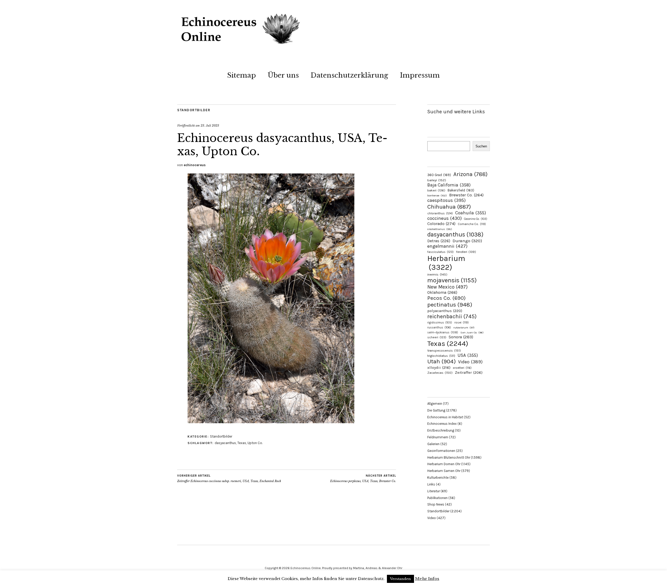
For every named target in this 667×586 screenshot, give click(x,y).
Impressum (420, 75)
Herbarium (446, 263)
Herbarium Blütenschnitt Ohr (448, 457)
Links (431, 484)
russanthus (439, 327)
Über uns (283, 75)
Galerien (433, 444)
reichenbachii (452, 316)
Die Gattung (436, 410)
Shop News (435, 504)
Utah (441, 361)
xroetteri (462, 368)
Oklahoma (442, 292)
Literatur (433, 491)
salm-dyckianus (442, 332)
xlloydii (438, 367)
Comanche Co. (472, 224)
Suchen (481, 146)
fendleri (466, 252)
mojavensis (452, 280)
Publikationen (437, 498)
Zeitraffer (469, 372)
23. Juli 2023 (210, 125)
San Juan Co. (472, 332)
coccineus (444, 218)
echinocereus (195, 165)
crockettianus (439, 229)
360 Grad (439, 175)
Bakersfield (461, 190)
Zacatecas (440, 373)
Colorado (441, 223)
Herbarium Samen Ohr (443, 471)
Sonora (461, 336)
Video (470, 362)
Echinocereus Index (442, 424)
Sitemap (241, 75)
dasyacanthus (225, 443)
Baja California (449, 185)
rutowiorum (463, 327)
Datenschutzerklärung (349, 75)
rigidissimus (439, 322)
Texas (241, 443)
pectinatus (449, 304)
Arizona (470, 174)
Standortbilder (193, 110)
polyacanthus (444, 310)
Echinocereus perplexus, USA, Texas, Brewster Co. (363, 478)
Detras (438, 241)
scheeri (436, 337)
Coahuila (470, 212)
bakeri (436, 190)
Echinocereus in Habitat (445, 417)
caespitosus (446, 200)
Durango (467, 240)
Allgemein (434, 404)
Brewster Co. (466, 194)
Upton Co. (255, 443)
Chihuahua (449, 206)
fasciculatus (440, 252)
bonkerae (437, 195)
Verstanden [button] (400, 579)
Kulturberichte (438, 477)
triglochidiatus (441, 356)
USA (468, 355)
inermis (437, 274)
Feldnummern (437, 437)
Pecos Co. (446, 298)
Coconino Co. (475, 219)
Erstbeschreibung (440, 430)
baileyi (436, 180)
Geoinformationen (441, 451)
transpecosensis (444, 350)
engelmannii (447, 246)
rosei (461, 322)
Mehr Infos (427, 578)
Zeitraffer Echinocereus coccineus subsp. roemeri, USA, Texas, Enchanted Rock (229, 478)
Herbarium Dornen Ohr (443, 464)
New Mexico (447, 287)
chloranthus (440, 213)
